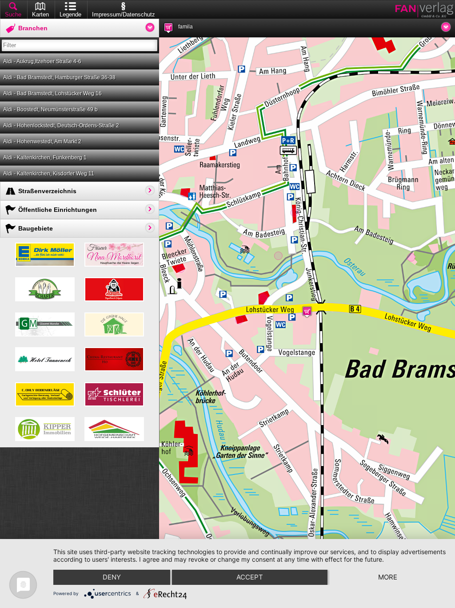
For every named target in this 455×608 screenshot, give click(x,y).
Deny (112, 577)
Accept (249, 577)
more (387, 577)
